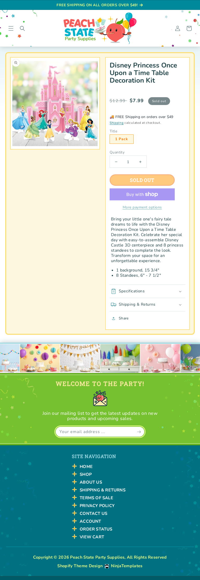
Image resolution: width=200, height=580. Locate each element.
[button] (11, 28)
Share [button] (123, 318)
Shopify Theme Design (80, 566)
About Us (91, 482)
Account (90, 521)
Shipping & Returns (103, 490)
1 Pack (121, 139)
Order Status (96, 529)
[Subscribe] (139, 431)
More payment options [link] (142, 207)
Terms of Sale (96, 498)
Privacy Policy (97, 506)
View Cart (92, 537)
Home (86, 467)
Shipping (117, 123)
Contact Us (93, 513)
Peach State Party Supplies (97, 557)
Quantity (117, 152)
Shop (86, 474)
